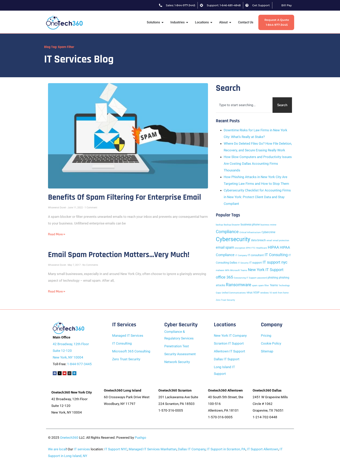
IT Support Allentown (262, 449)
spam (255, 285)
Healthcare (261, 248)
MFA (227, 270)
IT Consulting (276, 254)
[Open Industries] (187, 22)
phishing (273, 277)
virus (249, 292)
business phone (250, 224)
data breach (258, 240)
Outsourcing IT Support (245, 278)
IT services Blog (79, 59)
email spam (225, 247)
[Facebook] (55, 373)
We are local (57, 449)
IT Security (243, 263)
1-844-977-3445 (79, 364)
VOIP (256, 292)
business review (268, 224)
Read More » (56, 234)
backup (219, 224)
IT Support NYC (115, 449)
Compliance (227, 231)
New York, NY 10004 (68, 357)
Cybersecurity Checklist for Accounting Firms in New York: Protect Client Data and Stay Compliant (257, 197)
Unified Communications (234, 292)
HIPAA (273, 247)
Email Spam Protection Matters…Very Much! (118, 255)
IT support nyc (275, 262)
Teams (274, 285)
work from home (281, 292)
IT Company (241, 255)
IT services (82, 449)
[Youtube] (65, 373)
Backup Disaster (232, 224)
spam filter (263, 285)
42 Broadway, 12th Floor (71, 344)
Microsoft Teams (238, 270)
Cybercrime (268, 232)
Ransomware (238, 284)
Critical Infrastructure (250, 232)
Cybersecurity (233, 239)
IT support (255, 262)
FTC (253, 248)
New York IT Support (266, 269)
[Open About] (230, 22)
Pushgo (140, 437)
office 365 (224, 277)
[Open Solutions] (162, 22)
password (262, 278)
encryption (240, 248)
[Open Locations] (211, 22)
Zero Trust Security (225, 300)
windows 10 (266, 292)
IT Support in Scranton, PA (226, 449)
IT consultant (256, 255)
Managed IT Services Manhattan (152, 449)
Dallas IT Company (191, 449)
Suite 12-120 (62, 351)
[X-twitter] (60, 373)
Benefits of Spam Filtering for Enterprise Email (124, 197)
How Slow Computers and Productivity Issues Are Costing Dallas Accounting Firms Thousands (258, 163)
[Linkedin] (74, 373)
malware (220, 270)
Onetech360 (69, 437)
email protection (281, 240)
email (269, 240)
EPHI (248, 248)
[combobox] (243, 105)
